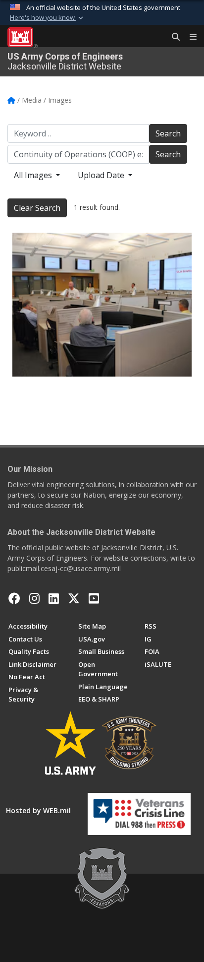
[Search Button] (172, 37)
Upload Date (102, 175)
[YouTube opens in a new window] (94, 598)
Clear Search (37, 207)
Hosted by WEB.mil (38, 810)
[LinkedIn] (54, 598)
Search (168, 133)
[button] (47, 18)
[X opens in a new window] (74, 598)
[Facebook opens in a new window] (14, 598)
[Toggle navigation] (189, 37)
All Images (34, 175)
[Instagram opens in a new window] (34, 598)
